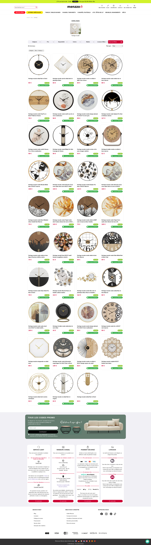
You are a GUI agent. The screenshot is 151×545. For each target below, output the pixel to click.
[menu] (75, 12)
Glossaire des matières (39, 525)
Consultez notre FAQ (38, 487)
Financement (37, 520)
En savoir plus (38, 501)
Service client (37, 523)
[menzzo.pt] (95, 541)
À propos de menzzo (72, 516)
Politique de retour (38, 518)
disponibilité (61, 41)
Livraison (36, 516)
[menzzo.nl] (84, 541)
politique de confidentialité (41, 434)
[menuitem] (19, 12)
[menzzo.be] (89, 541)
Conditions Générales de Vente (74, 518)
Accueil (28, 17)
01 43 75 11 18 (63, 467)
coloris (74, 41)
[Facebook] (101, 514)
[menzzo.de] (79, 541)
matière (88, 41)
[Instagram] (106, 514)
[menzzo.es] (92, 541)
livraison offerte (101, 41)
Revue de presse (71, 523)
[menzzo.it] (81, 541)
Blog (35, 513)
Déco (32, 17)
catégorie (34, 41)
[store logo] (75, 7)
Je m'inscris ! (43, 432)
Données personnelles (72, 520)
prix (48, 41)
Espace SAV (39, 463)
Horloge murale (75, 35)
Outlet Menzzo (70, 513)
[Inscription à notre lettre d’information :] (43, 428)
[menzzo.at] (87, 541)
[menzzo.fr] (76, 541)
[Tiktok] (115, 514)
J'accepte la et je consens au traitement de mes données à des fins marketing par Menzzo (44, 435)
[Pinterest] (111, 514)
